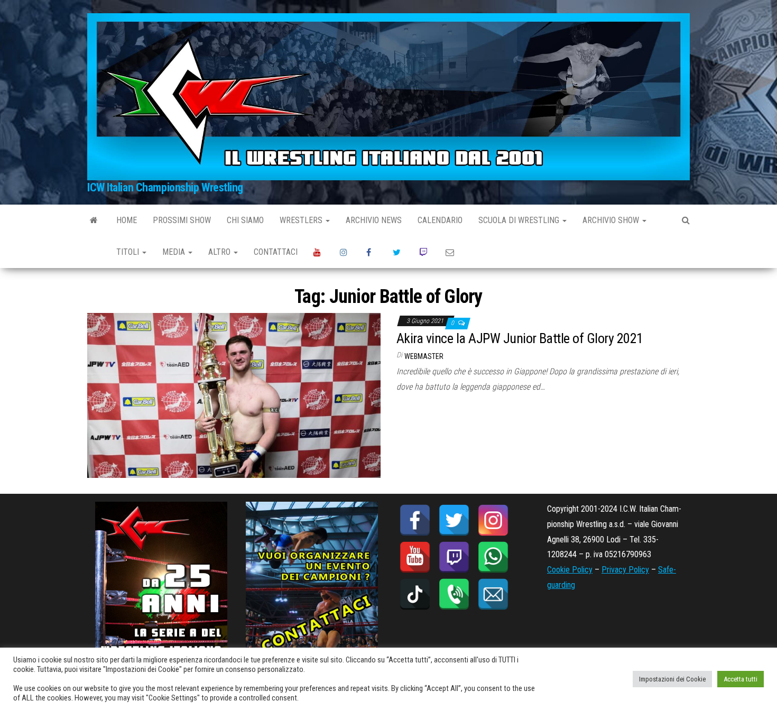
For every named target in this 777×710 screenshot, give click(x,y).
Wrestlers (302, 220)
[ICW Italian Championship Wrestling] (93, 220)
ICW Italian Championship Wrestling (165, 187)
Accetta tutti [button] (740, 679)
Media (174, 252)
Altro (220, 252)
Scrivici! (451, 252)
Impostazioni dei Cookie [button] (672, 679)
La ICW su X (398, 252)
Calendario (440, 220)
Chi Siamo (245, 220)
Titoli (128, 252)
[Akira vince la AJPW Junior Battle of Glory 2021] (234, 395)
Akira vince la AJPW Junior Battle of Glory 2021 (519, 338)
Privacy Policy (625, 570)
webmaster (423, 356)
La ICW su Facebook (371, 252)
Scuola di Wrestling (519, 220)
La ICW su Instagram (345, 252)
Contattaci (276, 252)
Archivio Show (611, 220)
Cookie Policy (570, 570)
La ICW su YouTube (319, 252)
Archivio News (374, 220)
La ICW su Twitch (424, 252)
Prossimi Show (182, 220)
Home (126, 220)
